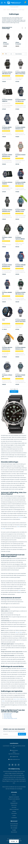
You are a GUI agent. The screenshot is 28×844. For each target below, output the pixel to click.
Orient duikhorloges (8, 713)
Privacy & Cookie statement (14, 799)
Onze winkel (14, 813)
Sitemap (14, 811)
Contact (14, 815)
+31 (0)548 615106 (14, 756)
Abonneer (22, 734)
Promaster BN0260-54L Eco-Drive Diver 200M (20, 321)
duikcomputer (23, 668)
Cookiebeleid (14, 817)
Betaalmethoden (14, 803)
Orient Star (20, 517)
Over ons (14, 794)
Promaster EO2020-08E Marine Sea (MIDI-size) (7, 211)
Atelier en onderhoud (14, 809)
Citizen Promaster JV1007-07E (18, 44)
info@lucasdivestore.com (14, 759)
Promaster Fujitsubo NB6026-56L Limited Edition (20, 239)
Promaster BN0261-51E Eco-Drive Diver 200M (20, 73)
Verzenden (14, 807)
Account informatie (14, 823)
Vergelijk (14, 830)
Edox (19, 590)
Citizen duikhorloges (8, 717)
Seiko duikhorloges (8, 716)
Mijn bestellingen (14, 825)
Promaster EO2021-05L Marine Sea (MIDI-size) (7, 266)
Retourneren (14, 805)
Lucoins (14, 801)
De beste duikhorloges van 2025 (10, 718)
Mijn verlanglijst (14, 827)
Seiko (18, 526)
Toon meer (13, 391)
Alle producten (14, 832)
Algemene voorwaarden (14, 797)
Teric (3, 320)
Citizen (3, 528)
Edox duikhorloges (7, 714)
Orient (18, 699)
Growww (19, 840)
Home (4, 9)
